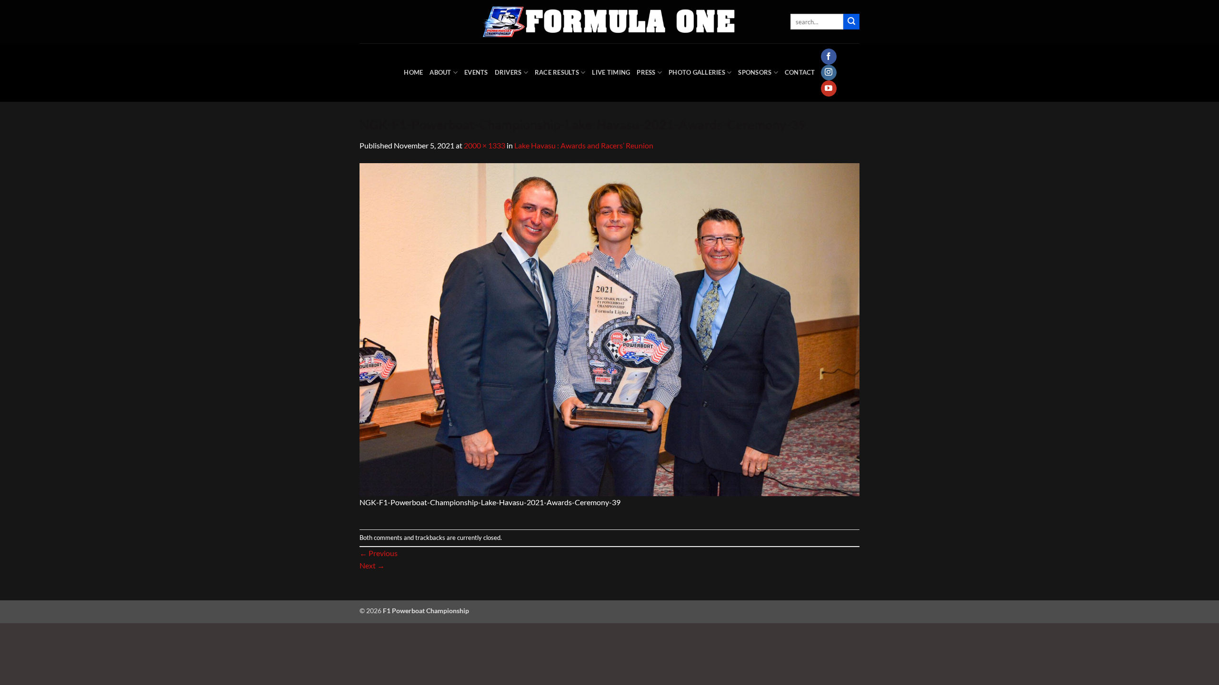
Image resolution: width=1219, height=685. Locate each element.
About (440, 72)
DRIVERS (508, 72)
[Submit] (851, 22)
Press (646, 72)
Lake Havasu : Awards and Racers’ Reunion (583, 145)
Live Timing (611, 72)
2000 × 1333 (484, 145)
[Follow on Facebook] (829, 57)
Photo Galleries (697, 72)
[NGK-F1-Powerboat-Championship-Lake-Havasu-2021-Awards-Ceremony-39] (609, 328)
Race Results (557, 72)
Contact (800, 72)
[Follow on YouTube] (829, 88)
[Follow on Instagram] (829, 73)
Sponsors (754, 72)
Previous (379, 553)
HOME (413, 72)
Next (372, 565)
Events (476, 72)
